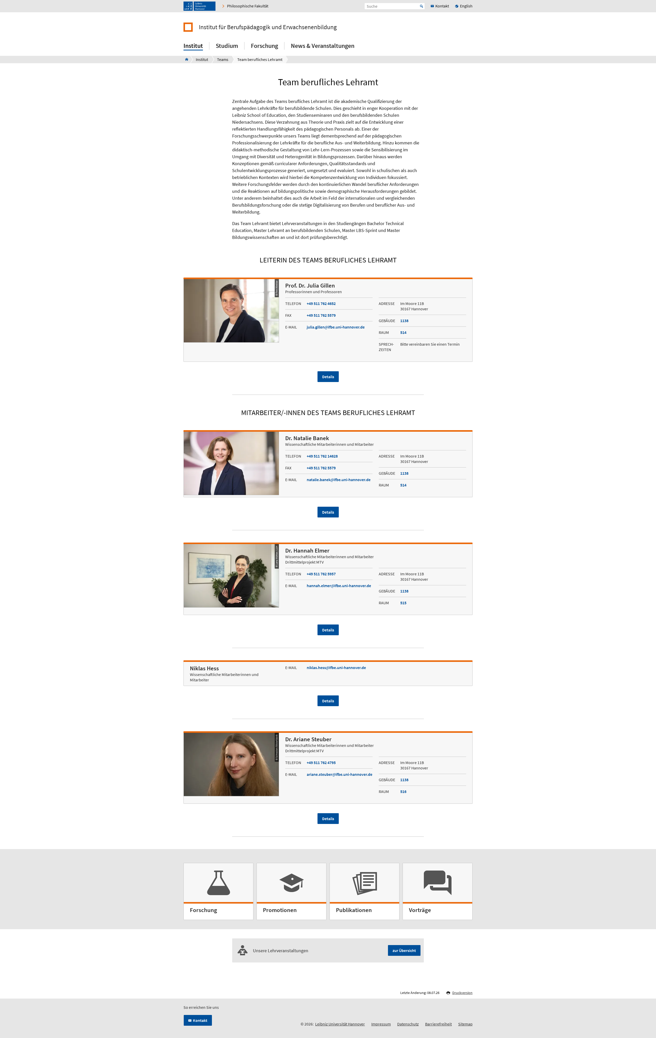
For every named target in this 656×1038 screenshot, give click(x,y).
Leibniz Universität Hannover (340, 1023)
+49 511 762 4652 (321, 303)
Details (328, 376)
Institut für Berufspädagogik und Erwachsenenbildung (268, 27)
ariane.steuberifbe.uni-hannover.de (339, 774)
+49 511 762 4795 (321, 762)
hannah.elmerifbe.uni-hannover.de (339, 585)
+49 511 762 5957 (321, 573)
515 (403, 602)
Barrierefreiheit (438, 1023)
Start (421, 6)
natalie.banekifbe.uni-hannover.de (339, 479)
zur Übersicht (404, 950)
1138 (404, 320)
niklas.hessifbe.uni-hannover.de (336, 667)
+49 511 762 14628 (322, 456)
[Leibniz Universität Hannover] (199, 6)
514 (403, 332)
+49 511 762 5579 (321, 315)
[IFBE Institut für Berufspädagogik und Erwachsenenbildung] (185, 59)
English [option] (466, 5)
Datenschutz (408, 1023)
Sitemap (465, 1023)
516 (403, 791)
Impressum (381, 1023)
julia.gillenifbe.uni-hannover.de (336, 327)
